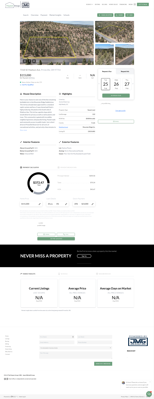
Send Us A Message (103, 363)
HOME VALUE (113, 4)
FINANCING (123, 4)
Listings (7, 338)
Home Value (8, 349)
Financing (8, 346)
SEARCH (88, 4)
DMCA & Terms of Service (137, 396)
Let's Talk (143, 4)
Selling (7, 344)
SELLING (104, 4)
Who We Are (8, 351)
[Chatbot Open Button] (149, 394)
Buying (7, 341)
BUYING (97, 4)
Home (6, 336)
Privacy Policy (124, 396)
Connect (7, 354)
